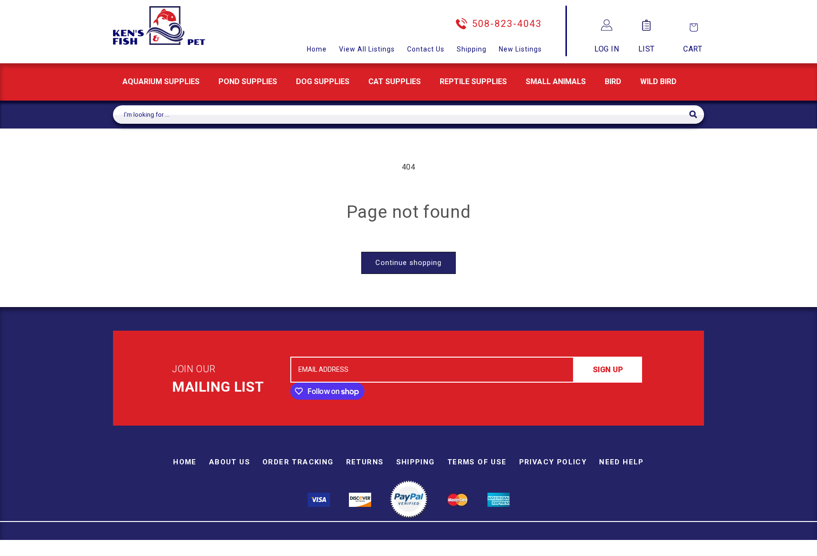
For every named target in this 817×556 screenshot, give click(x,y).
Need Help (621, 462)
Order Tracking (298, 462)
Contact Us (425, 49)
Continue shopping (408, 262)
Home (317, 49)
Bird (613, 81)
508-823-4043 (507, 23)
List (646, 48)
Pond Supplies (247, 81)
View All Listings (367, 49)
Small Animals (556, 81)
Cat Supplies (394, 81)
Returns (365, 462)
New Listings (520, 49)
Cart (692, 48)
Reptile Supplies (473, 81)
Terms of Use (477, 462)
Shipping (472, 49)
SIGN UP (608, 369)
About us (229, 462)
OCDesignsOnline (482, 550)
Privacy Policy (553, 462)
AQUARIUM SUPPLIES (161, 81)
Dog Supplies (322, 81)
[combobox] (401, 114)
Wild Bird (658, 81)
